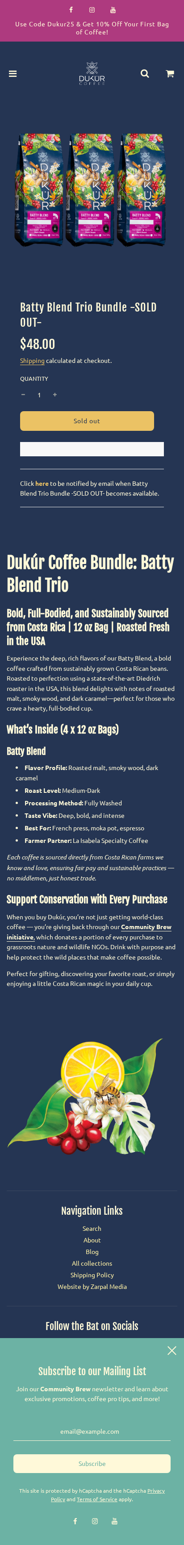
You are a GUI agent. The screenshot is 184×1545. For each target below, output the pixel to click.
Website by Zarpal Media (92, 1286)
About (92, 1240)
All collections (92, 1263)
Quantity (34, 378)
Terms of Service (97, 1499)
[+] (55, 394)
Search (92, 1228)
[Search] (145, 73)
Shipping (32, 360)
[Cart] (170, 73)
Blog (92, 1251)
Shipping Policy (92, 1275)
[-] (23, 394)
